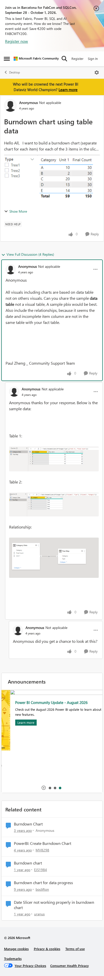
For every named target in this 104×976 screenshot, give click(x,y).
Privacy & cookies (47, 949)
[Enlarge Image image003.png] (54, 558)
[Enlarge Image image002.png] (54, 504)
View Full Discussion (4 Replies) (30, 254)
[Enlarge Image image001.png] (54, 458)
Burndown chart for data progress (43, 882)
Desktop (14, 72)
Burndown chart (28, 863)
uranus (39, 914)
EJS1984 (40, 869)
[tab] (49, 787)
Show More (18, 211)
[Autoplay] (44, 787)
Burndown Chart (28, 824)
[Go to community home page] (36, 59)
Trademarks (13, 958)
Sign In (93, 58)
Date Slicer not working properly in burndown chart (54, 905)
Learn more (68, 89)
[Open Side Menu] (6, 58)
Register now (16, 41)
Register (77, 58)
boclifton (42, 889)
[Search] (64, 59)
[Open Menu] (96, 72)
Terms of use (75, 949)
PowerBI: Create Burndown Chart (42, 843)
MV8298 (42, 850)
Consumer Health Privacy (69, 965)
